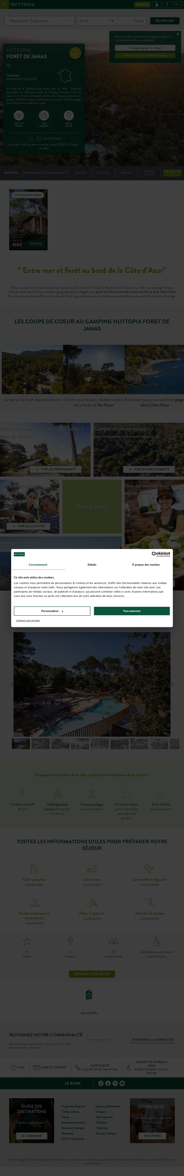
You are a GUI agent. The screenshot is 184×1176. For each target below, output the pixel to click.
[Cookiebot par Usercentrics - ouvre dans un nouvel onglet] (154, 554)
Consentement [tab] (38, 564)
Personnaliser (50, 611)
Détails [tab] (92, 564)
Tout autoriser (132, 611)
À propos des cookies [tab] (146, 564)
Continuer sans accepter (28, 620)
